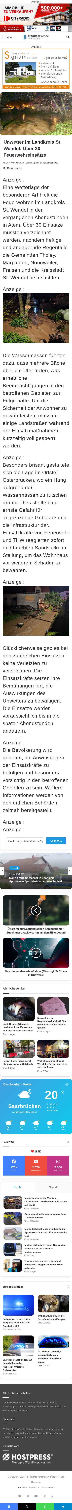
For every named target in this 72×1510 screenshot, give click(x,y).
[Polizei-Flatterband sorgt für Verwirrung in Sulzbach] (19, 1049)
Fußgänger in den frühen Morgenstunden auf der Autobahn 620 (17, 1322)
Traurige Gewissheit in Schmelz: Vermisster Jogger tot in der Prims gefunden (43, 1264)
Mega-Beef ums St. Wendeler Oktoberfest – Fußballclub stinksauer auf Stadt (45, 1201)
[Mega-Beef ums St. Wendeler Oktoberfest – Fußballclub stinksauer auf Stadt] (13, 1202)
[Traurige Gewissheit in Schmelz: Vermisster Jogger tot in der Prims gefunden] (13, 1265)
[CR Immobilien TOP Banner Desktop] (36, 17)
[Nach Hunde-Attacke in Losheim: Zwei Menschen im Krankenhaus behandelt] (19, 1009)
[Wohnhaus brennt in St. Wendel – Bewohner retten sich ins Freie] (53, 1049)
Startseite (22, 1487)
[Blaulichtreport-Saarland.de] (36, 37)
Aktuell (14, 869)
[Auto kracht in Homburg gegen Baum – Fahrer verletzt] (13, 1218)
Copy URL (56, 840)
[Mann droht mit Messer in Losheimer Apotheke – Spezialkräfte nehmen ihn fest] (13, 1233)
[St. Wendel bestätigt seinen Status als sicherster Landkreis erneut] (53, 1341)
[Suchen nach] (67, 38)
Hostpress (36, 1482)
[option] (36, 871)
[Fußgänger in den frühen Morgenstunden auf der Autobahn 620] (18, 1305)
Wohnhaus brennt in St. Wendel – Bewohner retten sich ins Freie (52, 1064)
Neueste (53, 1187)
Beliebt (17, 1187)
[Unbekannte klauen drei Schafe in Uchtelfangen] (53, 1303)
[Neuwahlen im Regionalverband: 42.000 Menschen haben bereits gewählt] (53, 1006)
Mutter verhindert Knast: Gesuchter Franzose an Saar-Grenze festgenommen (44, 1248)
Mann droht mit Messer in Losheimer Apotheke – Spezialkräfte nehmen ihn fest (45, 1232)
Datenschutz (48, 1487)
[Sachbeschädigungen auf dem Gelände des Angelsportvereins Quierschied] (18, 1345)
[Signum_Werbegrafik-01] (36, 68)
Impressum (34, 1487)
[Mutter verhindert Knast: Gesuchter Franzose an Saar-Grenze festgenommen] (13, 1249)
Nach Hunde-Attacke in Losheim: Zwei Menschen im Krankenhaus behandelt (18, 1027)
